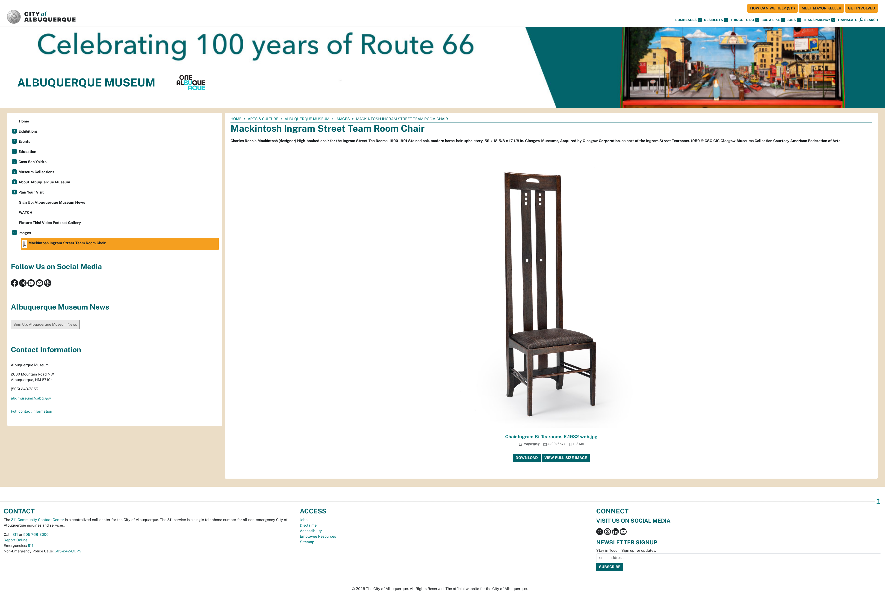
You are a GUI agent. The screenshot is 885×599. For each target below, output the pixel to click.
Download (527, 458)
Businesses (686, 20)
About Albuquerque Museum (44, 182)
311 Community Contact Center (37, 520)
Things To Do (742, 20)
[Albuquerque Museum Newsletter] (39, 282)
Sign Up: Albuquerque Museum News (52, 202)
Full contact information (31, 411)
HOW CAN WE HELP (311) (772, 8)
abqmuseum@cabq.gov (31, 398)
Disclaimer (309, 525)
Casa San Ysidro (32, 162)
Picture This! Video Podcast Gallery (50, 223)
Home (236, 119)
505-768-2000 (36, 534)
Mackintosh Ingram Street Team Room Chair (67, 243)
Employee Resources (318, 536)
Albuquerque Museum (307, 119)
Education (27, 151)
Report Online (15, 540)
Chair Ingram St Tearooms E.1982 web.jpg (551, 436)
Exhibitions (28, 131)
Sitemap (307, 542)
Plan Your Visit (31, 192)
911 (30, 545)
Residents (713, 20)
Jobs (791, 20)
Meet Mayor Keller (821, 8)
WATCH (25, 212)
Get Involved (861, 8)
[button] (847, 20)
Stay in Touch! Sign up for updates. (626, 550)
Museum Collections (36, 172)
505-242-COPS (68, 551)
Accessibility (311, 531)
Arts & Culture (263, 119)
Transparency (816, 20)
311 (15, 534)
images (343, 119)
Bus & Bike (770, 20)
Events (24, 141)
